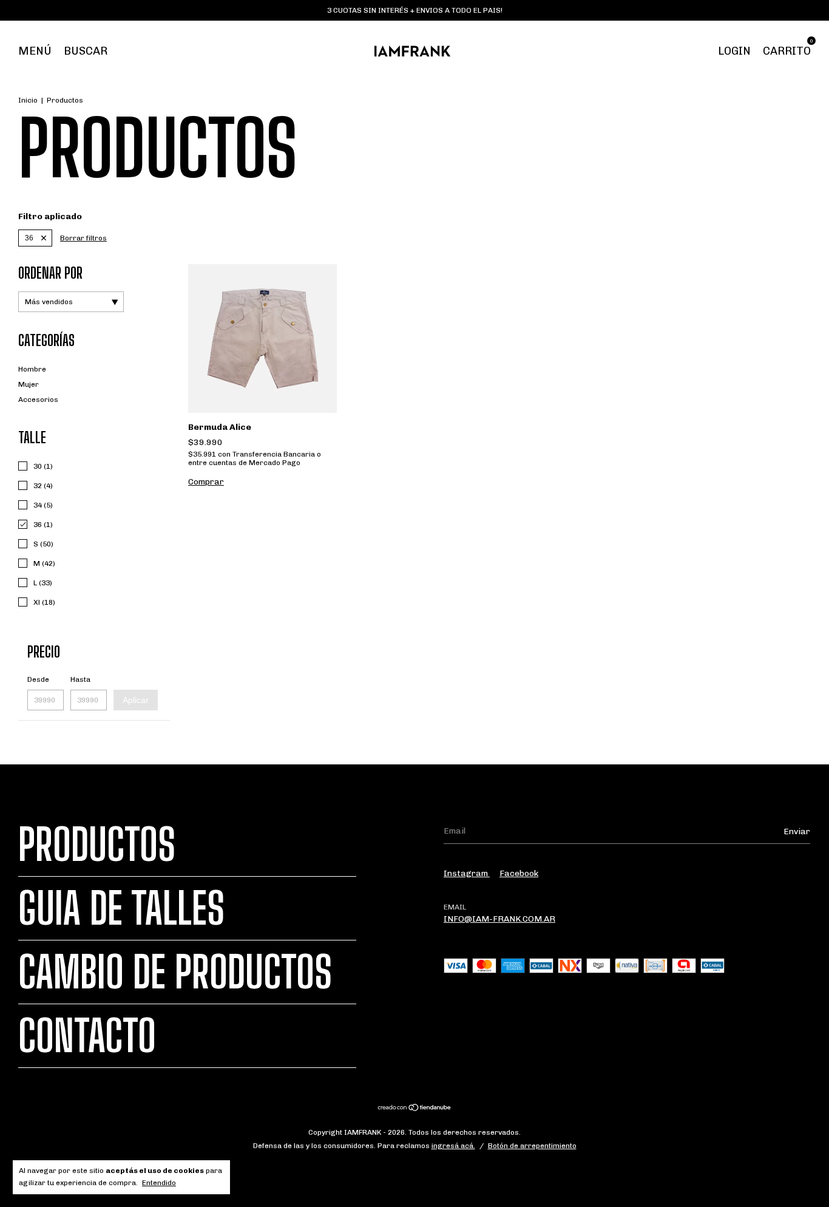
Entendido (159, 1182)
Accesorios (38, 399)
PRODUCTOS (96, 844)
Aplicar (136, 700)
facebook (518, 873)
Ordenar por (50, 273)
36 (29, 238)
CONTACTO (87, 1035)
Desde (38, 679)
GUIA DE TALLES (121, 908)
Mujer (28, 384)
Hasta (80, 679)
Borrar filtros (83, 238)
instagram (467, 873)
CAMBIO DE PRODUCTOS (175, 972)
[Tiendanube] (415, 1109)
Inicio (28, 100)
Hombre (32, 369)
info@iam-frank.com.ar (499, 919)
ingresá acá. (453, 1145)
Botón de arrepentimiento (532, 1145)
